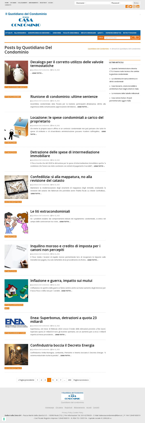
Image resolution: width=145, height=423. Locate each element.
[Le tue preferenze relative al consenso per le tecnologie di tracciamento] (4, 419)
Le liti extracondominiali (50, 211)
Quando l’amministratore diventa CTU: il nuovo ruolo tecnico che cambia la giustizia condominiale (124, 71)
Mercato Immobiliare (88, 33)
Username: (80, 3)
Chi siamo (13, 3)
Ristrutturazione (129, 33)
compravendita (18, 305)
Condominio (57, 33)
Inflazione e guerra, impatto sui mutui (61, 280)
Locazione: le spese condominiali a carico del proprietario (66, 119)
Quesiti (100, 33)
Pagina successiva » (81, 380)
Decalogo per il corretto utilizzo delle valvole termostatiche (66, 64)
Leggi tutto (36, 73)
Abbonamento (33, 3)
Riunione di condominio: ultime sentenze (64, 96)
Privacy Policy (67, 412)
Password (115, 3)
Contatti (8, 5)
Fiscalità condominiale (71, 33)
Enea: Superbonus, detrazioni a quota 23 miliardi (63, 319)
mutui (7, 308)
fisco (14, 152)
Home (6, 3)
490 (69, 380)
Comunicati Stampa (19, 333)
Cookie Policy (78, 412)
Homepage (49, 407)
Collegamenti (22, 3)
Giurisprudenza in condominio (39, 33)
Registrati (43, 3)
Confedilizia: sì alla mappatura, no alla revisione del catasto (61, 178)
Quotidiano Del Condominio (40, 70)
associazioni (9, 202)
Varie (14, 142)
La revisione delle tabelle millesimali (125, 93)
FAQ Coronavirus (20, 33)
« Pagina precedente (26, 380)
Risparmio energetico (113, 33)
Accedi (50, 3)
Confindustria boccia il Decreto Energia (62, 345)
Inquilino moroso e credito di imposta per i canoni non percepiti (65, 248)
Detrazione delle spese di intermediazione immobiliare (64, 154)
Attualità (8, 33)
